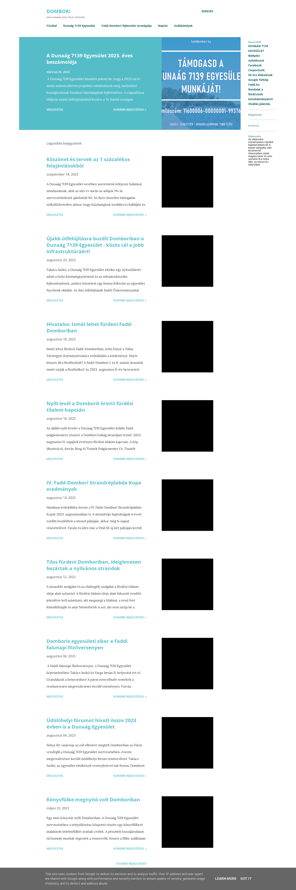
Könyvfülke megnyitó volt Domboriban (93, 799)
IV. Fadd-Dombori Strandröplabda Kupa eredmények (94, 485)
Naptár (163, 26)
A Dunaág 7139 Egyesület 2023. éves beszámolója (90, 58)
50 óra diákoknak (260, 75)
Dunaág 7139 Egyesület (79, 26)
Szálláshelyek (183, 26)
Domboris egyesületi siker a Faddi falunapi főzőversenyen (87, 644)
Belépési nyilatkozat (256, 58)
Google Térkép (258, 80)
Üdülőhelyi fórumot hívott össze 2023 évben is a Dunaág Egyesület (91, 723)
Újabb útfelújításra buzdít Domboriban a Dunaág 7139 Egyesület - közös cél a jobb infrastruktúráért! (95, 245)
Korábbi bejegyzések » (129, 109)
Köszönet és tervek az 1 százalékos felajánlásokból (88, 162)
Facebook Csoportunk (256, 67)
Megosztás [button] (55, 109)
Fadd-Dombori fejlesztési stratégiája (126, 26)
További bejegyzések (131, 863)
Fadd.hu (254, 84)
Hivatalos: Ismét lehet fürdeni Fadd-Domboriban (89, 327)
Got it (246, 879)
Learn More (225, 879)
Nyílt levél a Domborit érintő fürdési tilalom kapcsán (90, 406)
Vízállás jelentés (259, 104)
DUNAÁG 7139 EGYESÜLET (258, 48)
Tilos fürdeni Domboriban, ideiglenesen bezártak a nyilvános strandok (94, 564)
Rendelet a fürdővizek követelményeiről (260, 94)
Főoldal (52, 26)
